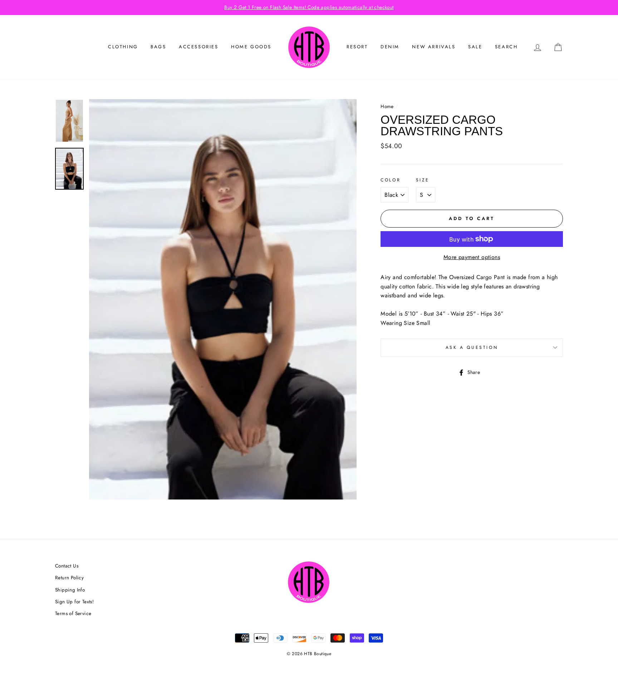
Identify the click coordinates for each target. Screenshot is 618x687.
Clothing (123, 46)
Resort (357, 46)
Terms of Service (73, 613)
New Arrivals (433, 46)
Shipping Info (70, 589)
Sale (475, 46)
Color (391, 180)
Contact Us (66, 565)
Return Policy (69, 577)
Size (423, 180)
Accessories (199, 46)
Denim (390, 46)
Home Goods (251, 46)
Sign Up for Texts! (74, 601)
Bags (158, 46)
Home (387, 106)
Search (506, 46)
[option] (309, 7)
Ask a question (472, 347)
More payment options (471, 257)
